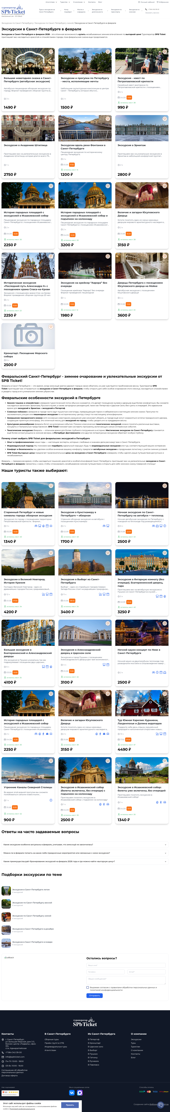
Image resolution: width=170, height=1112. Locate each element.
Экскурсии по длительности (97, 11)
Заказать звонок (152, 13)
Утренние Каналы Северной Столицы (28, 787)
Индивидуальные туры (56, 1047)
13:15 (72, 810)
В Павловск (93, 1065)
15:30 (15, 305)
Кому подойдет (68, 11)
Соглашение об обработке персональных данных (14, 1071)
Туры (133, 1043)
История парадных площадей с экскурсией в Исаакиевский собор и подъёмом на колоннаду (84, 215)
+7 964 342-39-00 (153, 9)
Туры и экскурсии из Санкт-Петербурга (47, 11)
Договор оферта (10, 1075)
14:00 (15, 532)
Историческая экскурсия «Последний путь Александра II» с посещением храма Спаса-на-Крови (27, 286)
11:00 (129, 97)
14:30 (16, 234)
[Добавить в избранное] (51, 51)
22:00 (129, 532)
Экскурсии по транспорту (116, 11)
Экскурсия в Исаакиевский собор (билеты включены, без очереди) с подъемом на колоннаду (83, 790)
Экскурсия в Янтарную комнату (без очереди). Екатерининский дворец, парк (141, 582)
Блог (100, 2)
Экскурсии (136, 1039)
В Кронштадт (94, 1043)
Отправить (94, 995)
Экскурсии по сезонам (134, 11)
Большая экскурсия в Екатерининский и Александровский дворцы (28, 653)
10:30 (15, 672)
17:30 (72, 165)
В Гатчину (93, 1057)
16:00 (129, 234)
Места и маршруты (81, 11)
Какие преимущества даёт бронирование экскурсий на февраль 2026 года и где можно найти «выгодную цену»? (59, 861)
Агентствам (50, 2)
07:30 (15, 601)
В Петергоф (93, 1039)
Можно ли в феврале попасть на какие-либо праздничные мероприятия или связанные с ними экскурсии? (57, 853)
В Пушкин (93, 1054)
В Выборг (92, 1050)
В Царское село (95, 1047)
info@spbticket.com (15, 1057)
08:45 (72, 601)
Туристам (64, 2)
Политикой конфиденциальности (22, 1109)
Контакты (92, 2)
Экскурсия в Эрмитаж (132, 145)
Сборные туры (52, 1039)
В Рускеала (93, 1061)
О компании (78, 2)
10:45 (129, 602)
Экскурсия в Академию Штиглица (25, 145)
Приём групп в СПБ (54, 1043)
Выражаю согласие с (123, 988)
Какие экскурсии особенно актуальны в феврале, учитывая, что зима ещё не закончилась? (48, 844)
